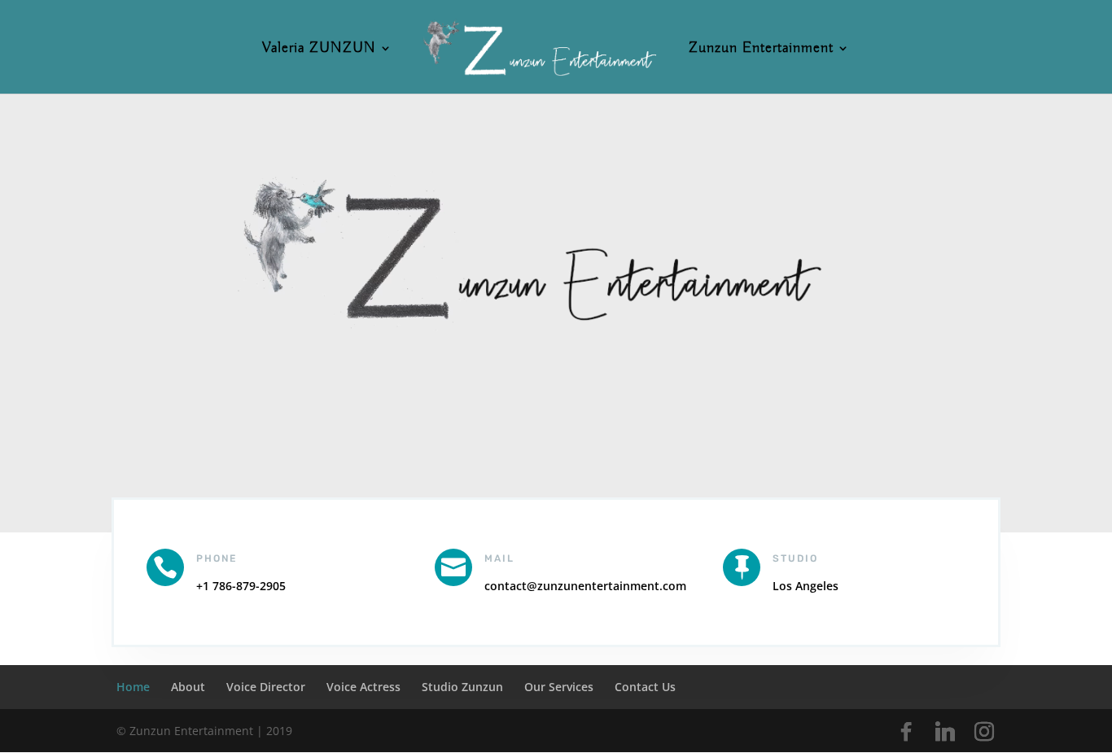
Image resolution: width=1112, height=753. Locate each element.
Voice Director (265, 686)
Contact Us (645, 686)
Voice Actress (363, 686)
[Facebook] (906, 732)
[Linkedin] (945, 732)
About (188, 686)
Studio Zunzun (462, 686)
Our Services (558, 686)
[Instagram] (984, 732)
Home (133, 686)
